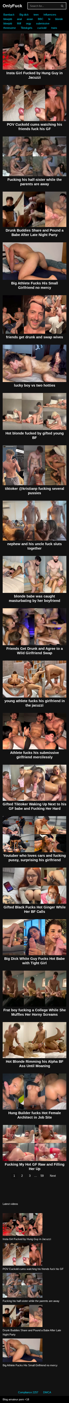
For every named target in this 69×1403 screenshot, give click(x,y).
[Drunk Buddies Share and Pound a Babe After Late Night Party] (22, 1316)
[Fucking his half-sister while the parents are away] (22, 1286)
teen (36, 14)
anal (19, 19)
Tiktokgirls (26, 27)
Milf (19, 23)
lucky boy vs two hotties (34, 385)
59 (42, 1175)
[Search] (62, 5)
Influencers (50, 14)
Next (53, 1175)
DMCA (47, 1392)
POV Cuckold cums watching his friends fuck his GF (33, 1268)
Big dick (24, 14)
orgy (28, 23)
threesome (9, 27)
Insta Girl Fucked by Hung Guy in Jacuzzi (27, 1239)
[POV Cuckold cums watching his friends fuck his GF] (22, 1255)
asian (30, 19)
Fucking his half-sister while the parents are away (31, 1300)
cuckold (41, 27)
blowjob (7, 19)
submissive (42, 23)
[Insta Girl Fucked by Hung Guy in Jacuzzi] (22, 1225)
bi (49, 19)
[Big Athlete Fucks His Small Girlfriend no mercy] (22, 1350)
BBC (40, 19)
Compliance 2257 (28, 1392)
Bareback (9, 14)
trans (54, 27)
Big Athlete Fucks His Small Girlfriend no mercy (30, 1365)
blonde (59, 19)
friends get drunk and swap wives (34, 337)
